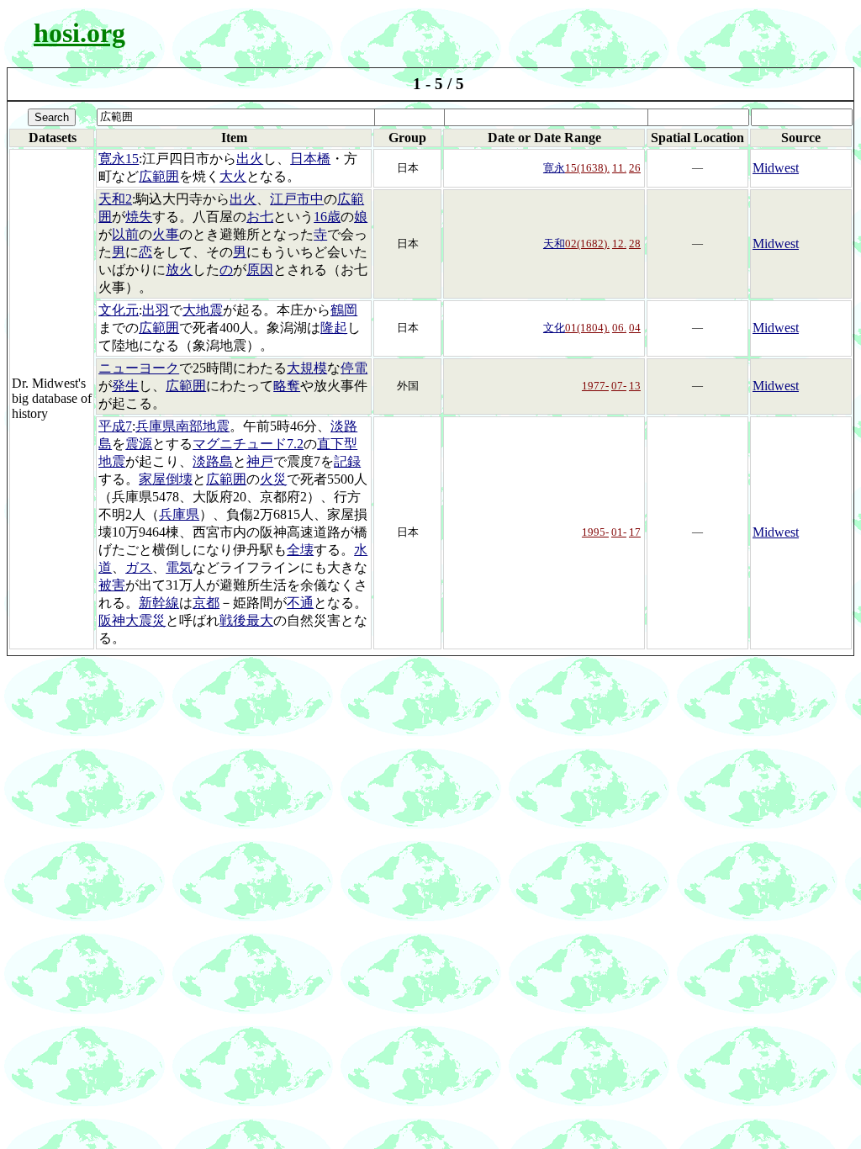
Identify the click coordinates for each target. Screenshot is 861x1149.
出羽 (155, 310)
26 (635, 167)
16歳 (327, 216)
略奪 (286, 386)
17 (635, 532)
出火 (249, 158)
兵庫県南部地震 (182, 426)
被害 (111, 585)
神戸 (259, 461)
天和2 (115, 199)
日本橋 (310, 158)
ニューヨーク (138, 368)
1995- (595, 532)
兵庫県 (179, 514)
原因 (259, 269)
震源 (138, 444)
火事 (165, 234)
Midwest (776, 168)
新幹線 (159, 603)
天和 (554, 243)
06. (619, 327)
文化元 (118, 310)
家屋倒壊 (166, 479)
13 (635, 385)
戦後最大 (246, 620)
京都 (206, 603)
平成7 (115, 426)
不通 (300, 603)
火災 (273, 479)
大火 (232, 176)
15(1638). (587, 167)
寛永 (554, 167)
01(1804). (587, 327)
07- (618, 385)
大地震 (202, 310)
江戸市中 (297, 199)
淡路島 (213, 461)
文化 (554, 327)
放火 (179, 269)
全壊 (300, 550)
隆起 (333, 327)
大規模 (307, 368)
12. (619, 243)
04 (635, 327)
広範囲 (159, 176)
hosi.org (79, 33)
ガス (138, 567)
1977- (595, 385)
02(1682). (587, 243)
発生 (125, 386)
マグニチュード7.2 (248, 444)
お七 (259, 216)
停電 (354, 368)
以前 (125, 234)
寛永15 (118, 158)
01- (618, 532)
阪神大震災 (132, 620)
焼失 (138, 216)
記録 (347, 461)
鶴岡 (343, 310)
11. (619, 167)
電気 (179, 567)
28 (635, 243)
